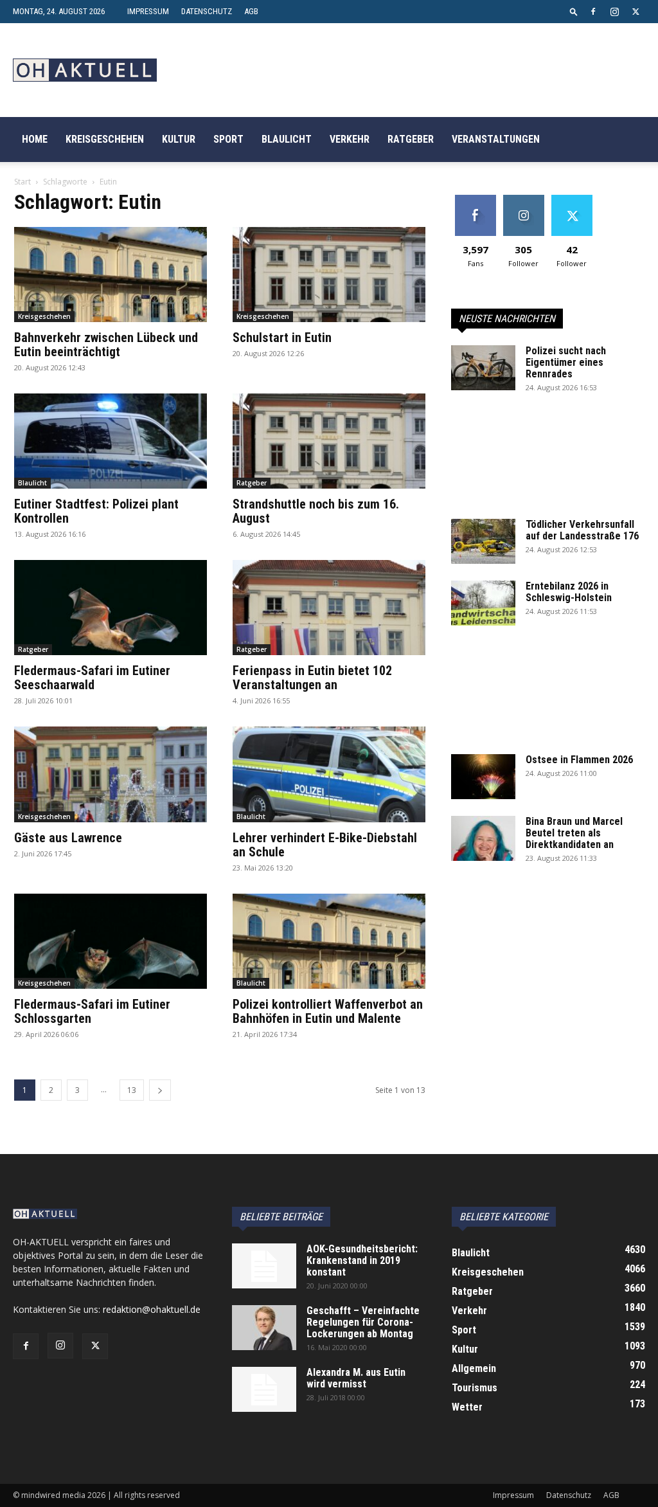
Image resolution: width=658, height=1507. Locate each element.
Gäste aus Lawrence (68, 837)
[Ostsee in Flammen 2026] (483, 776)
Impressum (148, 11)
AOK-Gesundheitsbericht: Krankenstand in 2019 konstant (362, 1260)
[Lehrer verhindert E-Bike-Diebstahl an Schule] (329, 774)
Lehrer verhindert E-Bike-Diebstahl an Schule (325, 845)
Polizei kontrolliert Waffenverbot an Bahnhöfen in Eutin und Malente (328, 1011)
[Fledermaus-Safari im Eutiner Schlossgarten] (110, 941)
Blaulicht (287, 139)
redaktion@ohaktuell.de (151, 1309)
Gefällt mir (475, 199)
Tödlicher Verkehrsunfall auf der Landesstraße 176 (582, 530)
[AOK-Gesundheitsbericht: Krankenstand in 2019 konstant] (264, 1265)
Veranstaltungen (496, 139)
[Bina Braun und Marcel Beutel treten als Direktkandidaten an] (483, 838)
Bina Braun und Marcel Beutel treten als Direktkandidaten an (574, 833)
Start (22, 181)
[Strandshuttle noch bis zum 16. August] (329, 441)
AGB (251, 11)
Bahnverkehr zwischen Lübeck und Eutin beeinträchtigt (106, 344)
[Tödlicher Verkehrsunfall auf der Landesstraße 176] (483, 541)
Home (35, 139)
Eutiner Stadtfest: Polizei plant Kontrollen (96, 511)
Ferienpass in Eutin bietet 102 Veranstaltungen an (312, 677)
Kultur (178, 139)
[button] (573, 11)
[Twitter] (635, 11)
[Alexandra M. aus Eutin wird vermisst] (264, 1389)
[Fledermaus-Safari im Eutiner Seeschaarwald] (110, 607)
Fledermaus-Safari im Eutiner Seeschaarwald (92, 677)
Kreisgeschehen (105, 139)
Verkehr (349, 139)
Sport (228, 139)
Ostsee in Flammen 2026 (579, 760)
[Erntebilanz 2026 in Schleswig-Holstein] (483, 603)
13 (131, 1090)
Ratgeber (410, 139)
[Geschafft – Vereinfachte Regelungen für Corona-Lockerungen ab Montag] (264, 1327)
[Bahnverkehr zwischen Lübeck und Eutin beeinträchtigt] (110, 274)
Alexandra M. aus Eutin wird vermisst (356, 1378)
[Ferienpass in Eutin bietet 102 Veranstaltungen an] (329, 607)
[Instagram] (614, 11)
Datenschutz (206, 11)
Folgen (523, 199)
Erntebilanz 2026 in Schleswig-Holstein (569, 592)
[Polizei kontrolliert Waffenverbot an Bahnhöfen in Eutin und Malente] (329, 941)
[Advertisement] (547, 463)
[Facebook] (593, 11)
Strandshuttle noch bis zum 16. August (316, 511)
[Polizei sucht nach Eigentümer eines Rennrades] (483, 367)
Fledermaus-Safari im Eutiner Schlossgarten (92, 1011)
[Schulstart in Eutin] (329, 274)
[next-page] (160, 1090)
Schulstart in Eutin (282, 337)
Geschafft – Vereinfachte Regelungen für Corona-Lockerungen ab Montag (363, 1322)
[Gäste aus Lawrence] (110, 774)
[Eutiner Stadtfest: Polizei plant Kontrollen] (110, 441)
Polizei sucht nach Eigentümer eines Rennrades (566, 362)
